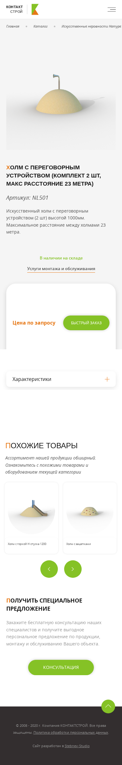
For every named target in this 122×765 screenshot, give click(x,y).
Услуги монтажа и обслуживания (61, 268)
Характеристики (32, 379)
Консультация (61, 667)
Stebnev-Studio (77, 745)
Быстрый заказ (86, 322)
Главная (12, 26)
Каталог (40, 26)
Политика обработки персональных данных (70, 732)
